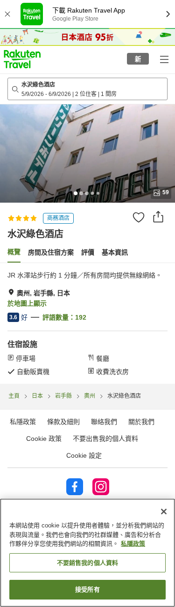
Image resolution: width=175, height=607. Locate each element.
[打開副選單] (163, 58)
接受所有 (87, 589)
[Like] (138, 217)
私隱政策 (133, 543)
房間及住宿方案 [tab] (51, 252)
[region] (87, 552)
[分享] (158, 216)
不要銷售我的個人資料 (87, 562)
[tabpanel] (87, 323)
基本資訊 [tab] (115, 252)
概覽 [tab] (14, 252)
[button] (22, 59)
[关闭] (164, 511)
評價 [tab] (87, 252)
